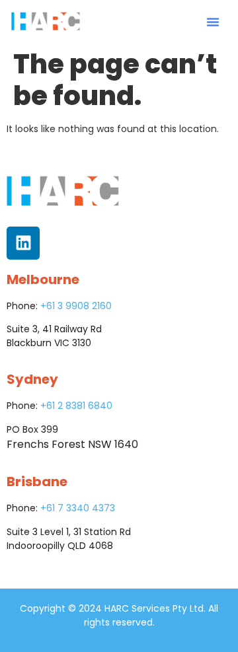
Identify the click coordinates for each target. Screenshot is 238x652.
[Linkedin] (23, 243)
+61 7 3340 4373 (77, 508)
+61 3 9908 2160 (76, 305)
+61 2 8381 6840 (76, 405)
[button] (213, 22)
